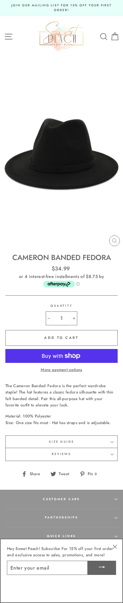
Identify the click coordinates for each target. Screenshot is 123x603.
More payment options (61, 370)
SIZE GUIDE (61, 442)
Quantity (61, 306)
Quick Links (61, 536)
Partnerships (61, 517)
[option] (61, 8)
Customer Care (61, 499)
